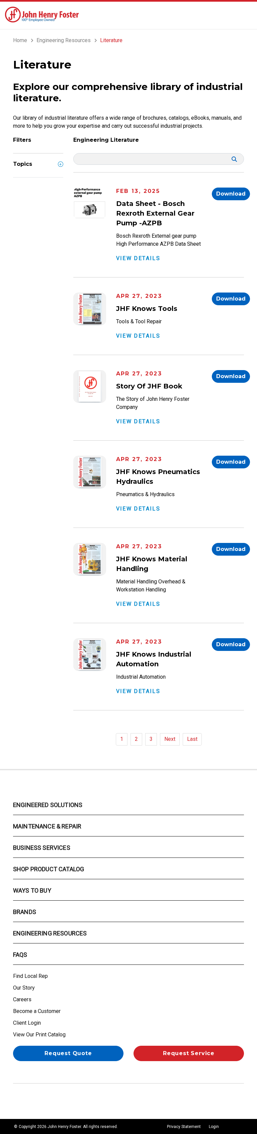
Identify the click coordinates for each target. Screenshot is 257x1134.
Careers (22, 999)
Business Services (41, 847)
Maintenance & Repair (47, 826)
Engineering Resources (50, 933)
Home (20, 40)
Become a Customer (37, 1011)
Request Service (189, 1053)
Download (231, 194)
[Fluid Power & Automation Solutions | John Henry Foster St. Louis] (42, 14)
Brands (24, 911)
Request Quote (68, 1053)
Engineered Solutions (47, 804)
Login (214, 1126)
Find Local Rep (30, 976)
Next (169, 739)
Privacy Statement (184, 1126)
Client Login (27, 1023)
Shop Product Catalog (48, 869)
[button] (60, 169)
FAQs (20, 954)
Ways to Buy (32, 890)
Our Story (24, 988)
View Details (138, 258)
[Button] (245, 14)
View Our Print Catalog (39, 1034)
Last (192, 739)
